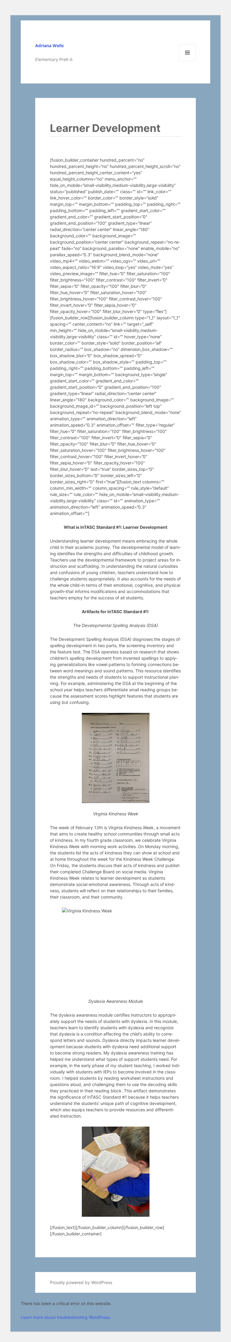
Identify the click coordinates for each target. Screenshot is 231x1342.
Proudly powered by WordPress (81, 1282)
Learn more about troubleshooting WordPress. (66, 1317)
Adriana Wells (49, 45)
